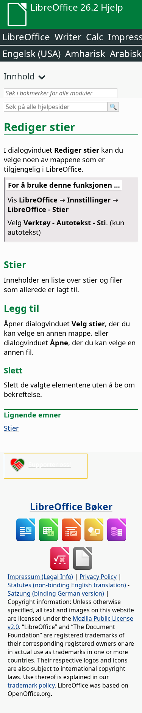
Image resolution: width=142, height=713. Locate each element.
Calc (94, 36)
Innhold (19, 76)
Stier (11, 428)
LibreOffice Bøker (71, 506)
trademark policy (31, 685)
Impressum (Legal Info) (40, 576)
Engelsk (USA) (31, 53)
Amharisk (85, 53)
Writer (68, 36)
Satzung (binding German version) (56, 593)
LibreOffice (26, 36)
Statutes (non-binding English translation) (67, 585)
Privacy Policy (98, 576)
